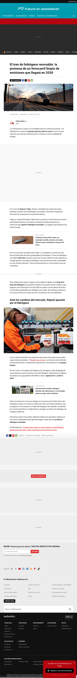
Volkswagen (37, 52)
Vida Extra (21, 628)
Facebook (23, 80)
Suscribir (35, 551)
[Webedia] (72, 1)
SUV (29, 589)
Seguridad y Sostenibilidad (47, 16)
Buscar (70, 609)
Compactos (8, 589)
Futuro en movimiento (39, 8)
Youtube (19, 568)
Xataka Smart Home (9, 634)
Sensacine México (38, 661)
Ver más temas (9, 601)
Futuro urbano (7, 16)
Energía (32, 16)
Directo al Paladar (52, 626)
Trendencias (7, 644)
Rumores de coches (10, 592)
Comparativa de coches (59, 592)
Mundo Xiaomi (8, 636)
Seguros (23, 52)
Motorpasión (65, 626)
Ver (39, 476)
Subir (67, 617)
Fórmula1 (7, 585)
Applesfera (7, 631)
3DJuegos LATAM (23, 661)
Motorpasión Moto (66, 628)
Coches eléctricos (34, 585)
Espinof (35, 628)
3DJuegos (21, 626)
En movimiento (21, 16)
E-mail (32, 80)
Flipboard (29, 80)
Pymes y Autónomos (24, 647)
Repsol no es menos (37, 360)
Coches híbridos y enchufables (61, 585)
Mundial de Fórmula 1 (59, 596)
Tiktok (38, 568)
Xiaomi (30, 52)
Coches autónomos (10, 596)
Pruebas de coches (58, 589)
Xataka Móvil (7, 628)
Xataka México (8, 661)
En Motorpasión (40, 235)
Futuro (30, 596)
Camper (16, 52)
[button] (21, 121)
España (53, 52)
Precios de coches (34, 592)
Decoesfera (7, 647)
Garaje (67, 52)
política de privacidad (26, 555)
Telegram (27, 568)
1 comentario (16, 80)
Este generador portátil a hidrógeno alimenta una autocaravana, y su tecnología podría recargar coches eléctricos (50, 391)
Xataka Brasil (7, 664)
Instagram (23, 568)
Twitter (73, 16)
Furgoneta (60, 52)
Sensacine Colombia (38, 664)
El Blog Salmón (23, 644)
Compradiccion (8, 649)
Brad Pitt (46, 52)
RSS (31, 568)
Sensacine (36, 626)
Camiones (8, 52)
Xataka (6, 626)
